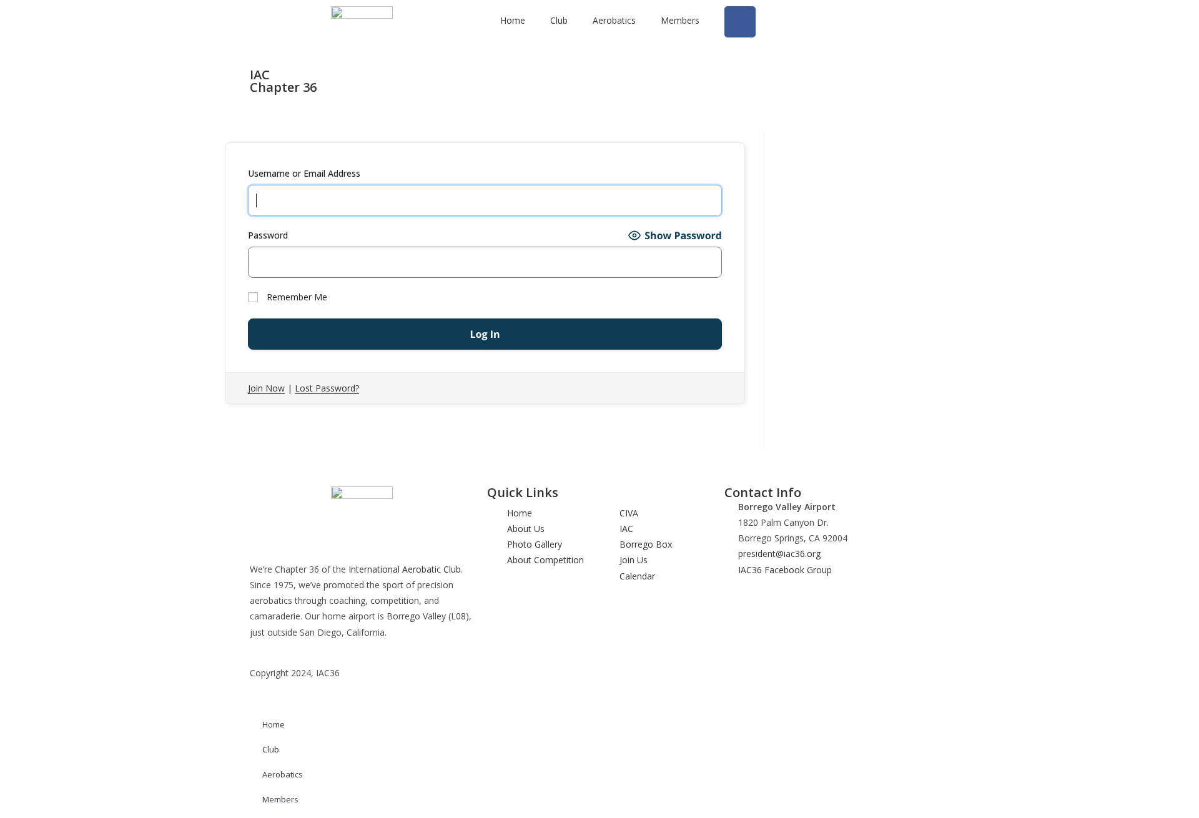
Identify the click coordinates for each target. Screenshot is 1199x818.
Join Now (266, 388)
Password (268, 235)
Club (559, 20)
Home (512, 20)
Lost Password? (327, 388)
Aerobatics (614, 20)
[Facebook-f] (740, 21)
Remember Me (295, 297)
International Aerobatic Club (404, 569)
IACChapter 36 (283, 81)
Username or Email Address (304, 173)
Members (680, 20)
